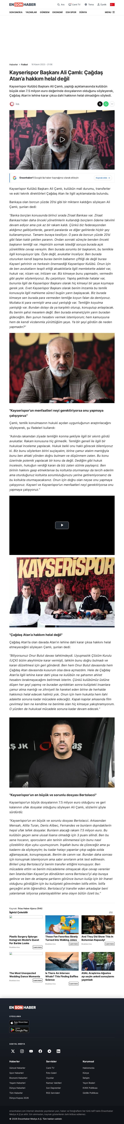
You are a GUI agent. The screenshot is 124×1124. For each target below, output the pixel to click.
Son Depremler (53, 1088)
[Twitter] (12, 1051)
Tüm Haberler (16, 1093)
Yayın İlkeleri (89, 1083)
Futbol (24, 64)
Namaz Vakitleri (54, 1083)
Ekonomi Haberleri (18, 1078)
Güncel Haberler (17, 1068)
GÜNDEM (44, 12)
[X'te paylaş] (100, 104)
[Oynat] (62, 140)
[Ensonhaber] (22, 5)
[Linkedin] (58, 1051)
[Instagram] (21, 1051)
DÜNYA (83, 12)
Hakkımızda (88, 1068)
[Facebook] (40, 1051)
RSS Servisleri (53, 1093)
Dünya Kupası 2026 (19, 1098)
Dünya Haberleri (17, 1088)
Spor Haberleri (16, 1073)
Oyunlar (50, 1078)
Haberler (13, 64)
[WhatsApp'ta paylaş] (106, 104)
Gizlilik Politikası (90, 1093)
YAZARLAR (31, 12)
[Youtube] (31, 1051)
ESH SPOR (71, 12)
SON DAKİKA (15, 12)
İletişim (86, 1078)
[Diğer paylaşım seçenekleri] (112, 104)
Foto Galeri (51, 1073)
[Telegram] (49, 1051)
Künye (86, 1073)
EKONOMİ (57, 12)
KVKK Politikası (90, 1088)
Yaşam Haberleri (17, 1083)
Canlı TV (50, 1068)
